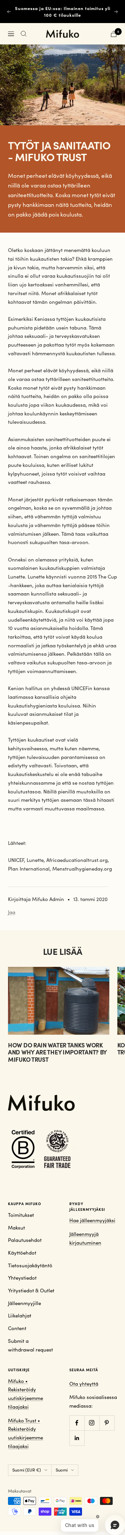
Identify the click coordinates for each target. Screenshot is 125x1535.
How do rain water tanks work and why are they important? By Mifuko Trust (57, 1052)
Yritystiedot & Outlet (31, 1290)
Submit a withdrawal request (30, 1345)
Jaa (11, 912)
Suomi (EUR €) (26, 1470)
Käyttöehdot (22, 1252)
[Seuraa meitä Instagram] (91, 1422)
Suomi (62, 1470)
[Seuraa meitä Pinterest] (106, 1422)
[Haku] (24, 34)
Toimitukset (21, 1214)
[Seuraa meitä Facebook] (76, 1422)
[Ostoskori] (113, 34)
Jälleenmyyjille (24, 1303)
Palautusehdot (25, 1240)
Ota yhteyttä (83, 1383)
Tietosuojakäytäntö (30, 1265)
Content (17, 1328)
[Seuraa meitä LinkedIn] (76, 1437)
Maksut (16, 1227)
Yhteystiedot (22, 1277)
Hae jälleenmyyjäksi (92, 1220)
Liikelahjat (19, 1315)
